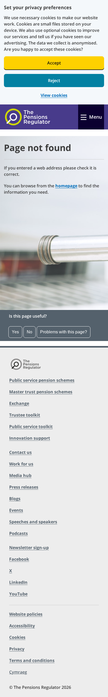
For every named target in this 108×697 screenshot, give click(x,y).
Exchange (19, 403)
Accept (54, 63)
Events (16, 510)
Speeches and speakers (33, 522)
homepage (66, 186)
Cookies (17, 637)
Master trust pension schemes (40, 392)
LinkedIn (18, 582)
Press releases (23, 487)
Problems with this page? (63, 332)
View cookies (54, 95)
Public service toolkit (31, 426)
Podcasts (18, 533)
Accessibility (22, 626)
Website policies (25, 614)
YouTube (18, 594)
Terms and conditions (32, 660)
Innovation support (29, 438)
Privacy (16, 649)
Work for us (21, 464)
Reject (54, 80)
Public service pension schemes (41, 380)
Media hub (20, 475)
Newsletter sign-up (29, 547)
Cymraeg (18, 672)
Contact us (20, 452)
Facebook (19, 559)
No (29, 332)
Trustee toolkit (24, 415)
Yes (15, 332)
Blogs (14, 499)
